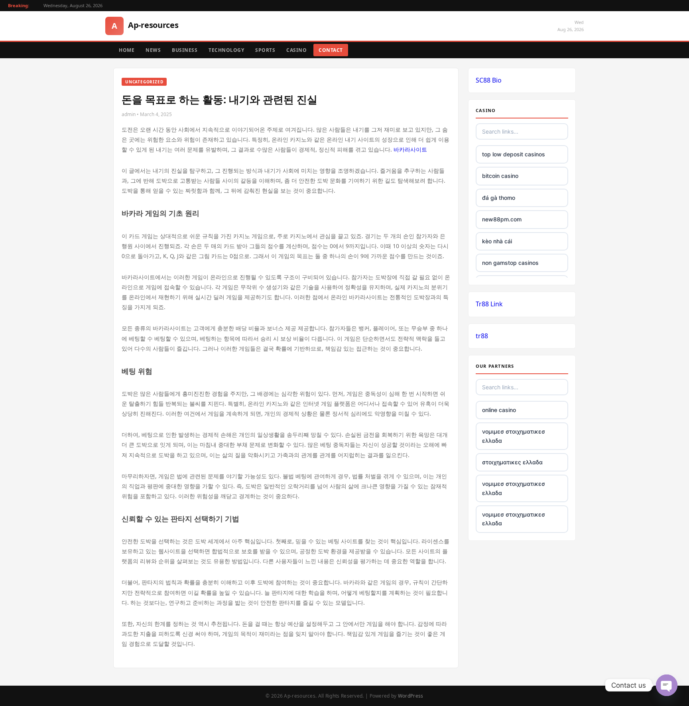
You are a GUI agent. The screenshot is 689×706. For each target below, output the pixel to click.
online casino (499, 409)
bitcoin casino (500, 175)
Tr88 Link (489, 304)
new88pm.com (502, 219)
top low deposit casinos (513, 154)
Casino (296, 50)
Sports (265, 50)
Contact (331, 50)
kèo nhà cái (497, 241)
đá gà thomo (498, 197)
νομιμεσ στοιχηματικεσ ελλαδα (513, 436)
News (153, 50)
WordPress (410, 695)
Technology (226, 50)
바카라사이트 (410, 149)
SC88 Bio (489, 80)
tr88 (482, 335)
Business (184, 50)
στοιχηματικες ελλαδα (512, 462)
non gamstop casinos (510, 262)
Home (126, 50)
